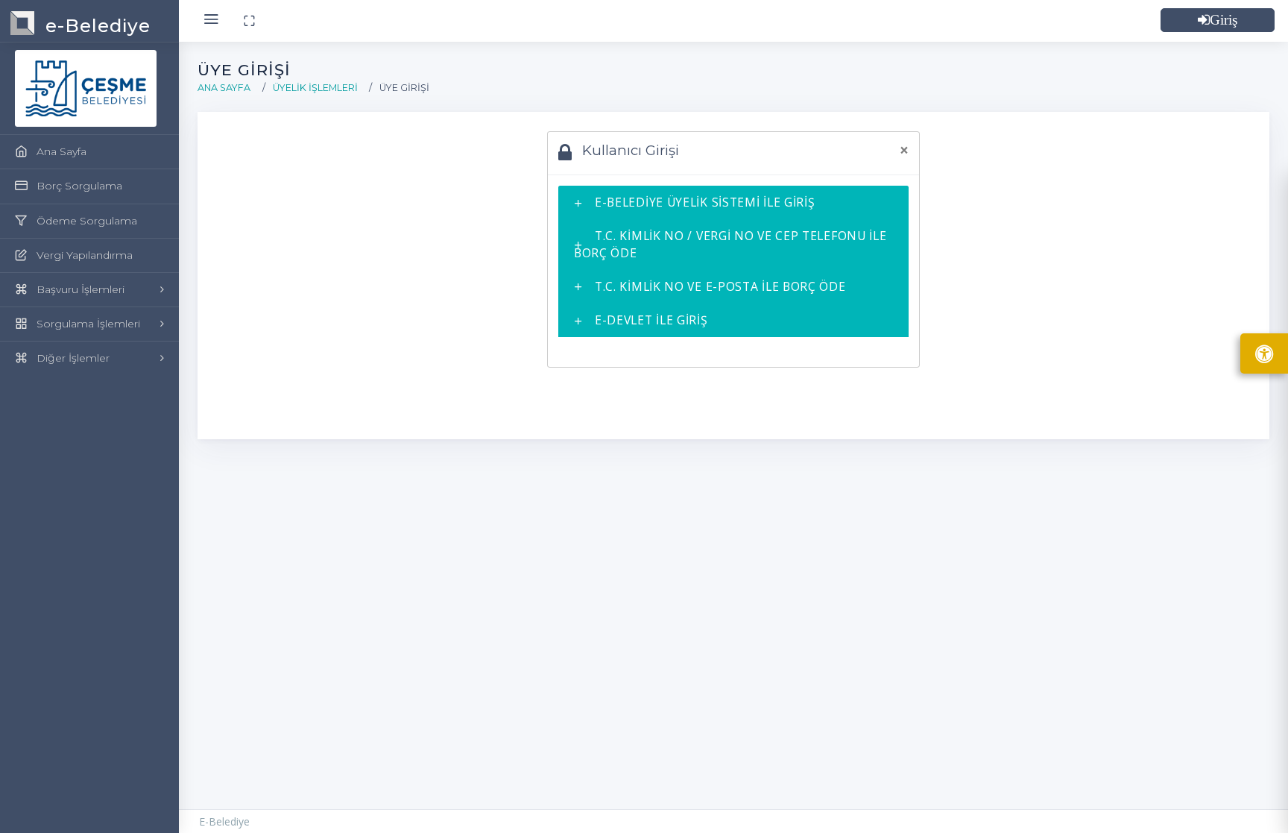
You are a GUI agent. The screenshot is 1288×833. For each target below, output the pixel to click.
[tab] (733, 202)
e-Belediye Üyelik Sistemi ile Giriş (705, 202)
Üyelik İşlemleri (315, 87)
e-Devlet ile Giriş (651, 320)
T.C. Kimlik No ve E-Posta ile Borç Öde (720, 286)
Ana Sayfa (224, 87)
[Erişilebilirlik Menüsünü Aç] (1264, 353)
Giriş (1223, 20)
